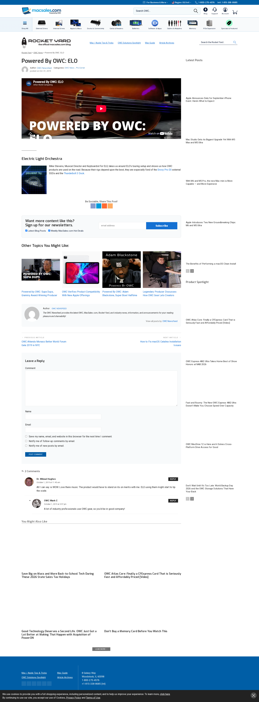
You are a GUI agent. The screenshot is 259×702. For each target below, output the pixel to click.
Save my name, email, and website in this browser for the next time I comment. (70, 436)
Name (28, 411)
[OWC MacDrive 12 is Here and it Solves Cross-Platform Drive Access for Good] (211, 426)
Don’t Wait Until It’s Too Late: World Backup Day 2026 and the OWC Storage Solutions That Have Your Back (210, 488)
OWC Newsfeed (44, 68)
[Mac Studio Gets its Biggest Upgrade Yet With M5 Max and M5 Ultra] (211, 121)
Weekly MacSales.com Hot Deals (66, 230)
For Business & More (156, 2)
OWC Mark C (51, 500)
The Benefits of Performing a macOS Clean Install (211, 263)
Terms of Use (93, 697)
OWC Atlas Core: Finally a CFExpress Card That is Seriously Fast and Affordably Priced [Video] (142, 575)
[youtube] (60, 321)
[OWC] (41, 11)
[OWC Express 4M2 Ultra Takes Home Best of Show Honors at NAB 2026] (211, 343)
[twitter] (52, 321)
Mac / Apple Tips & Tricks (101, 43)
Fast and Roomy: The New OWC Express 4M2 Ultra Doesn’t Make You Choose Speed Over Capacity (211, 404)
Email (28, 424)
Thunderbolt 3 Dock (74, 173)
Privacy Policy (73, 697)
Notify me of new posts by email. (46, 445)
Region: (182, 2)
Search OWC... (143, 10)
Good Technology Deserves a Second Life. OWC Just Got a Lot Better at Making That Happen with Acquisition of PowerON (59, 634)
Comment (30, 368)
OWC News (69, 68)
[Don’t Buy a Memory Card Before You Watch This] (142, 606)
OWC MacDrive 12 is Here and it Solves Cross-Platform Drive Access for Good (209, 446)
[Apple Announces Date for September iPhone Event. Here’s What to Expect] (211, 80)
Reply (173, 479)
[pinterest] (56, 321)
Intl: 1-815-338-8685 (227, 2)
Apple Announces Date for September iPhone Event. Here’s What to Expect (208, 100)
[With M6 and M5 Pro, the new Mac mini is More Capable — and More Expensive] (211, 163)
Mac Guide (150, 43)
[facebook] (48, 321)
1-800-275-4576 (206, 2)
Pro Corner (80, 68)
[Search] (196, 12)
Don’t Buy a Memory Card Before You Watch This (135, 631)
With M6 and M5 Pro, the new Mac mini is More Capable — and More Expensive (209, 182)
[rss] (64, 321)
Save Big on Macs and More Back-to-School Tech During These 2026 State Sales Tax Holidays (58, 575)
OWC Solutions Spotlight (129, 43)
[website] (44, 321)
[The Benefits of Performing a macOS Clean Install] (211, 246)
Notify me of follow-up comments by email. (52, 441)
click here (165, 694)
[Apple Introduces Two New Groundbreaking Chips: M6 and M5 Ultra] (211, 204)
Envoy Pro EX (165, 169)
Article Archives (166, 43)
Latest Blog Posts (36, 230)
